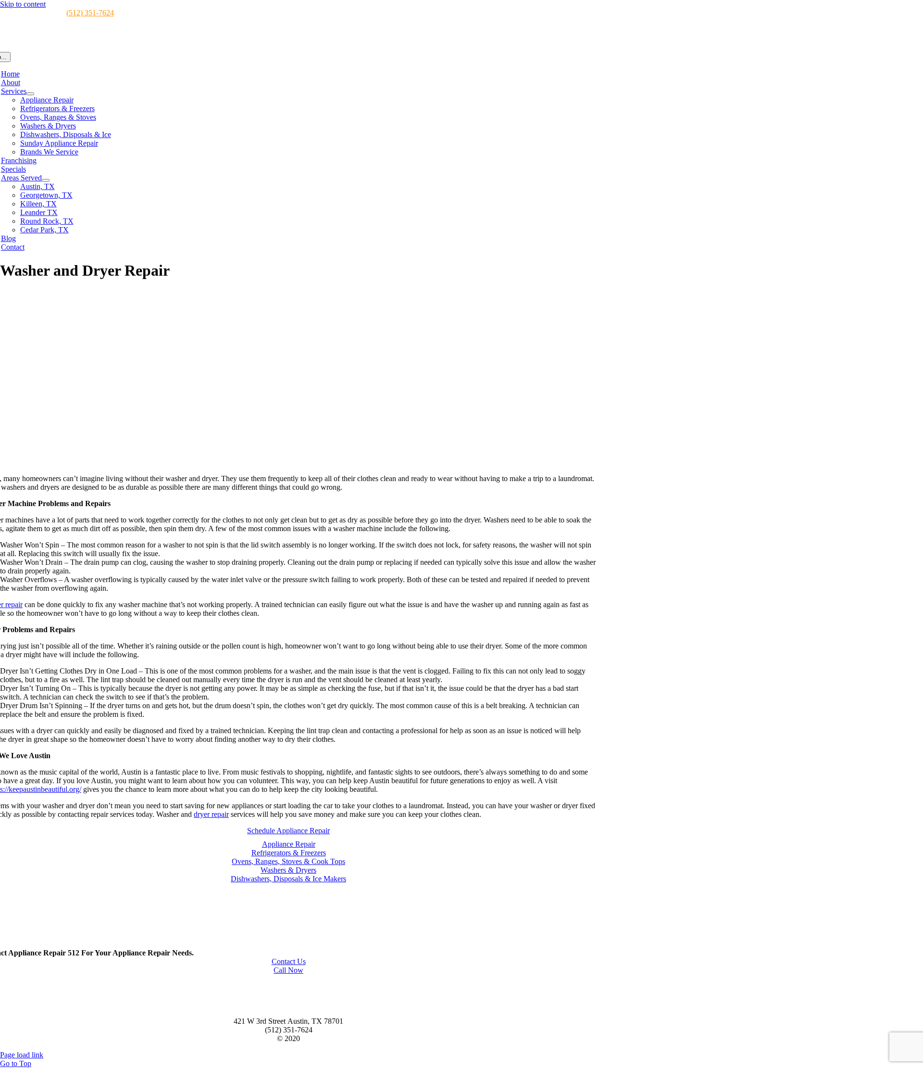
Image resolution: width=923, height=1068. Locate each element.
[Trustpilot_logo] (288, 944)
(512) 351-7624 (90, 13)
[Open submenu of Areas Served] (46, 180)
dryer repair (211, 814)
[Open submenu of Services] (30, 93)
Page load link (21, 1055)
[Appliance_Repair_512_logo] (288, 1005)
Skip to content (23, 4)
